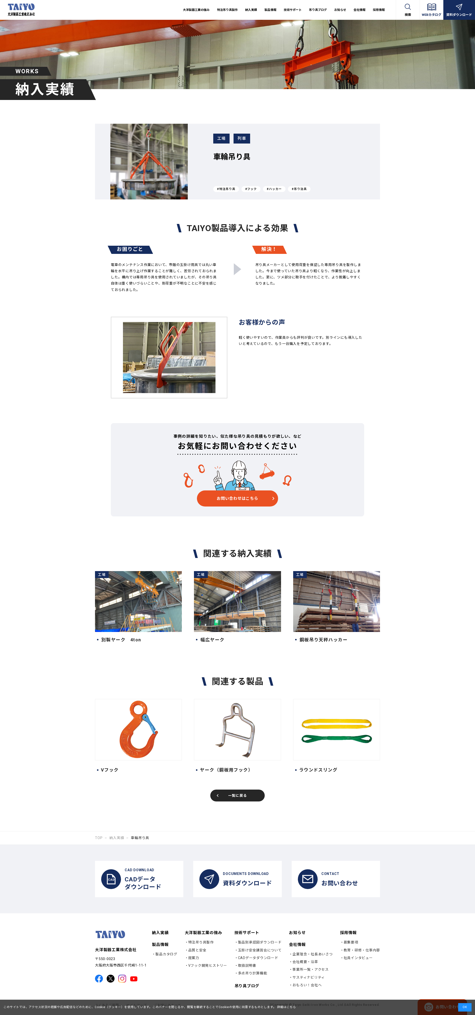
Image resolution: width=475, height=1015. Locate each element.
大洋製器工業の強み (203, 932)
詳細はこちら (286, 1007)
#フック (251, 189)
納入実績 (251, 10)
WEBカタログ (431, 15)
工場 (221, 138)
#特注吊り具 (226, 189)
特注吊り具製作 (227, 10)
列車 (242, 138)
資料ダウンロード (459, 15)
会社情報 (297, 944)
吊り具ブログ (318, 10)
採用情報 (348, 932)
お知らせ (340, 10)
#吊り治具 (299, 189)
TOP (98, 838)
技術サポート (247, 932)
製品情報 (160, 944)
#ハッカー (274, 189)
